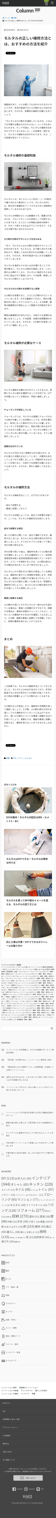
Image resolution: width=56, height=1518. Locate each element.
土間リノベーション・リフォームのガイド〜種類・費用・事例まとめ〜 (28, 1001)
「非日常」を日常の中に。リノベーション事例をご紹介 (29, 1059)
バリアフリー (21, 1195)
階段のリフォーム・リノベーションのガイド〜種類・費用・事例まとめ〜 (27, 1014)
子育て (34, 1221)
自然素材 (41, 1237)
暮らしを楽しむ (29, 1232)
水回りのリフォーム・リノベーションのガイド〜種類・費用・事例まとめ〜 (30, 992)
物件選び (22, 1238)
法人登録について (9, 1460)
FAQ (4, 1411)
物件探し (13, 1238)
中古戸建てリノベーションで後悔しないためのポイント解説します (29, 1144)
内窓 (8, 1217)
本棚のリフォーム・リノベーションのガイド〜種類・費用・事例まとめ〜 (30, 1006)
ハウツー (20, 758)
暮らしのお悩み (41, 1390)
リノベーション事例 (9, 1387)
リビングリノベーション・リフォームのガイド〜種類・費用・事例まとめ (29, 978)
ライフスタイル (36, 1205)
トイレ (46, 1189)
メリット (44, 1200)
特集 (8, 758)
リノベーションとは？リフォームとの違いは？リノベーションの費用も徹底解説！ (27, 967)
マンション (27, 1199)
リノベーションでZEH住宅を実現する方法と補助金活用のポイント (29, 1114)
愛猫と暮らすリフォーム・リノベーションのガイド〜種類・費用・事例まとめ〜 (27, 1011)
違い (52, 1238)
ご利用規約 (6, 1435)
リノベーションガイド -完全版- (11, 965)
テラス (34, 1190)
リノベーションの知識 (9, 1390)
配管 (17, 1241)
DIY (14, 758)
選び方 (7, 1241)
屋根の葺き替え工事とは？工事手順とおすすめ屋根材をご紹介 (29, 1124)
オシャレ (20, 1184)
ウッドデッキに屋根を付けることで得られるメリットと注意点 (29, 1134)
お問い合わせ (7, 1452)
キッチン (41, 1184)
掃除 (40, 1226)
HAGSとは (6, 1403)
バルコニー (35, 1194)
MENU (37, 11)
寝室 (45, 1221)
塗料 (34, 1216)
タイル (22, 1189)
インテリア (25, 1393)
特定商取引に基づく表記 (11, 1419)
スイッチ (8, 1189)
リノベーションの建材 (9, 1393)
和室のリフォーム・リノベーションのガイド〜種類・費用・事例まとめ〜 (26, 1010)
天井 (22, 1221)
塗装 (45, 1216)
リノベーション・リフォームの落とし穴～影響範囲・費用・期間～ (27, 1018)
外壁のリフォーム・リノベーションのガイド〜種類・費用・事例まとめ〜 (27, 1016)
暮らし (13, 1232)
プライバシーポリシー (10, 1427)
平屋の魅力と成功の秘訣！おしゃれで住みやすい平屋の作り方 (29, 1154)
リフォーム (31, 1210)
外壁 (12, 1221)
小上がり (16, 1226)
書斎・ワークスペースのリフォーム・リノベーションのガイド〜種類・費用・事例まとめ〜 (27, 1003)
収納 (20, 1216)
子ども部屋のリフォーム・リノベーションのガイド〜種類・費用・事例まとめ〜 (28, 1008)
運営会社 (6, 1443)
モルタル (28, 758)
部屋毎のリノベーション (28, 1387)
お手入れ (23, 1178)
